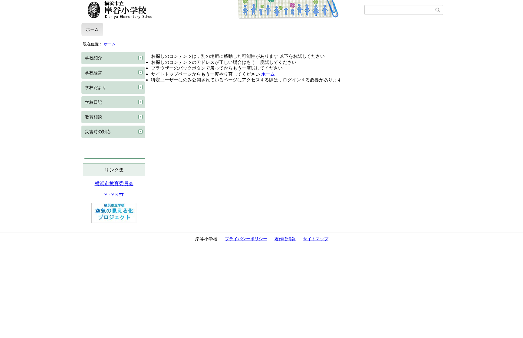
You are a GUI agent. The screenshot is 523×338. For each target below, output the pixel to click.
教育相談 (93, 116)
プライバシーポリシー (246, 238)
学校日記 (93, 102)
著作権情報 (285, 238)
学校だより (95, 87)
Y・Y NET (114, 194)
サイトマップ (315, 238)
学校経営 (93, 72)
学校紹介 (93, 57)
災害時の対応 (97, 131)
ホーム (92, 29)
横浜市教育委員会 (114, 183)
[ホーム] (222, 10)
